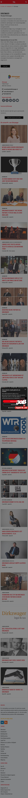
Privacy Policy (23, 398)
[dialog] (14, 399)
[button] (14, 407)
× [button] (25, 389)
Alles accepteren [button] (14, 401)
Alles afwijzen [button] (14, 404)
